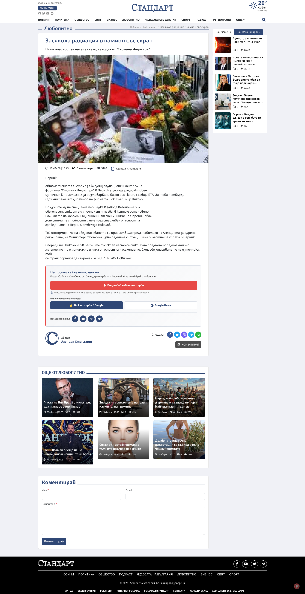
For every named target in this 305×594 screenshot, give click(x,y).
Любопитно (149, 27)
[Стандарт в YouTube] (83, 318)
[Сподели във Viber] (184, 335)
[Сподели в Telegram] (191, 335)
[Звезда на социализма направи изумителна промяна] (123, 397)
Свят (221, 574)
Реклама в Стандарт (156, 591)
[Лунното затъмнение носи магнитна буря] (223, 45)
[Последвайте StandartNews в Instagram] (43, 13)
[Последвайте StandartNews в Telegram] (52, 13)
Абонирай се (47, 8)
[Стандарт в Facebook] (75, 318)
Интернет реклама (128, 591)
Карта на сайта (199, 591)
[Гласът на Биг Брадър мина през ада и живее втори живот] (67, 397)
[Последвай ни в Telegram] (263, 563)
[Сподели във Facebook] (170, 335)
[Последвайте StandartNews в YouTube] (47, 13)
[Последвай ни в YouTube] (245, 563)
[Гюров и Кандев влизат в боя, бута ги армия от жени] (223, 120)
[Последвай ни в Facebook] (236, 563)
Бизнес (207, 574)
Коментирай (190, 345)
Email (128, 490)
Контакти (179, 591)
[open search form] (264, 19)
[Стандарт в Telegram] (91, 318)
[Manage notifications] (297, 586)
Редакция (106, 591)
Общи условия (86, 591)
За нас (69, 591)
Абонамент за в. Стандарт (228, 591)
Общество (106, 574)
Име (45, 490)
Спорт (234, 574)
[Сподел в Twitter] (177, 335)
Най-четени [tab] (223, 32)
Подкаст (126, 574)
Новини (134, 27)
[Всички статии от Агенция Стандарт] (52, 338)
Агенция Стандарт (128, 169)
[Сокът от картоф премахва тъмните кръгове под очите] (123, 439)
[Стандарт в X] (99, 318)
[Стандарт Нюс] (56, 566)
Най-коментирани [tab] (248, 32)
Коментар (49, 504)
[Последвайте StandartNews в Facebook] (39, 13)
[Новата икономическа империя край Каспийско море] (223, 63)
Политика (86, 574)
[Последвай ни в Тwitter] (254, 563)
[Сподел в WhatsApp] (198, 335)
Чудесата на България (155, 574)
